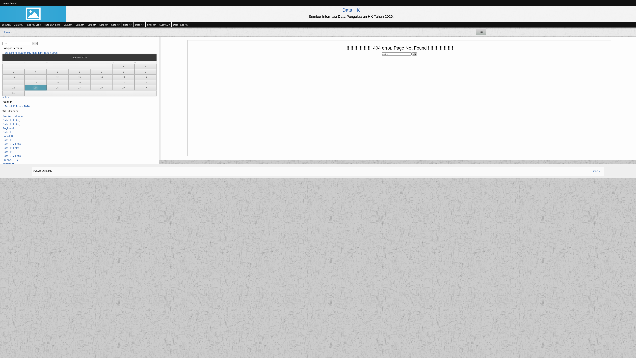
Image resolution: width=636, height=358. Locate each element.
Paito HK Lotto (33, 24)
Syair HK (151, 24)
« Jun (5, 97)
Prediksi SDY (10, 160)
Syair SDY (164, 24)
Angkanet (8, 128)
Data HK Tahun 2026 (17, 106)
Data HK (351, 10)
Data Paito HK (180, 24)
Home (6, 32)
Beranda (6, 24)
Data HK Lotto (10, 120)
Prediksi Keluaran (13, 116)
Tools (480, 32)
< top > (596, 171)
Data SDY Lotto (11, 144)
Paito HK (7, 136)
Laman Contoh (9, 3)
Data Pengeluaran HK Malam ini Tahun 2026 (31, 52)
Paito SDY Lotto (52, 24)
